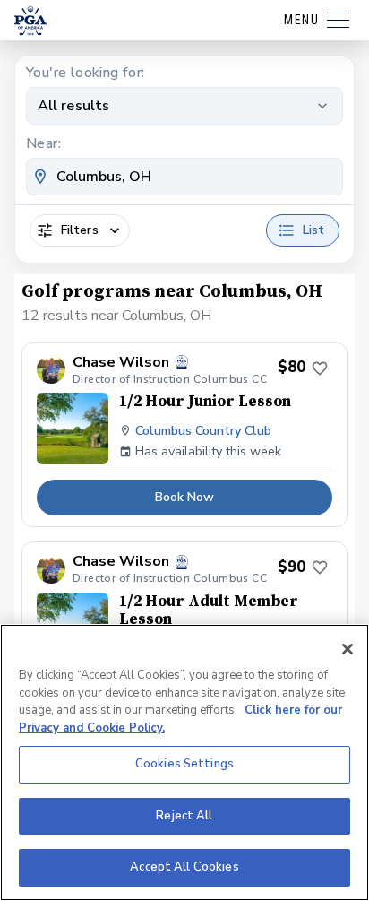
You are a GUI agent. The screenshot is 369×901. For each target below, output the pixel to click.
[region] (184, 762)
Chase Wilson (121, 362)
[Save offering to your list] (319, 368)
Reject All (184, 816)
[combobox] (184, 176)
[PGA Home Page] (30, 20)
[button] (184, 435)
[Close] (347, 649)
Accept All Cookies (184, 867)
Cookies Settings (184, 764)
